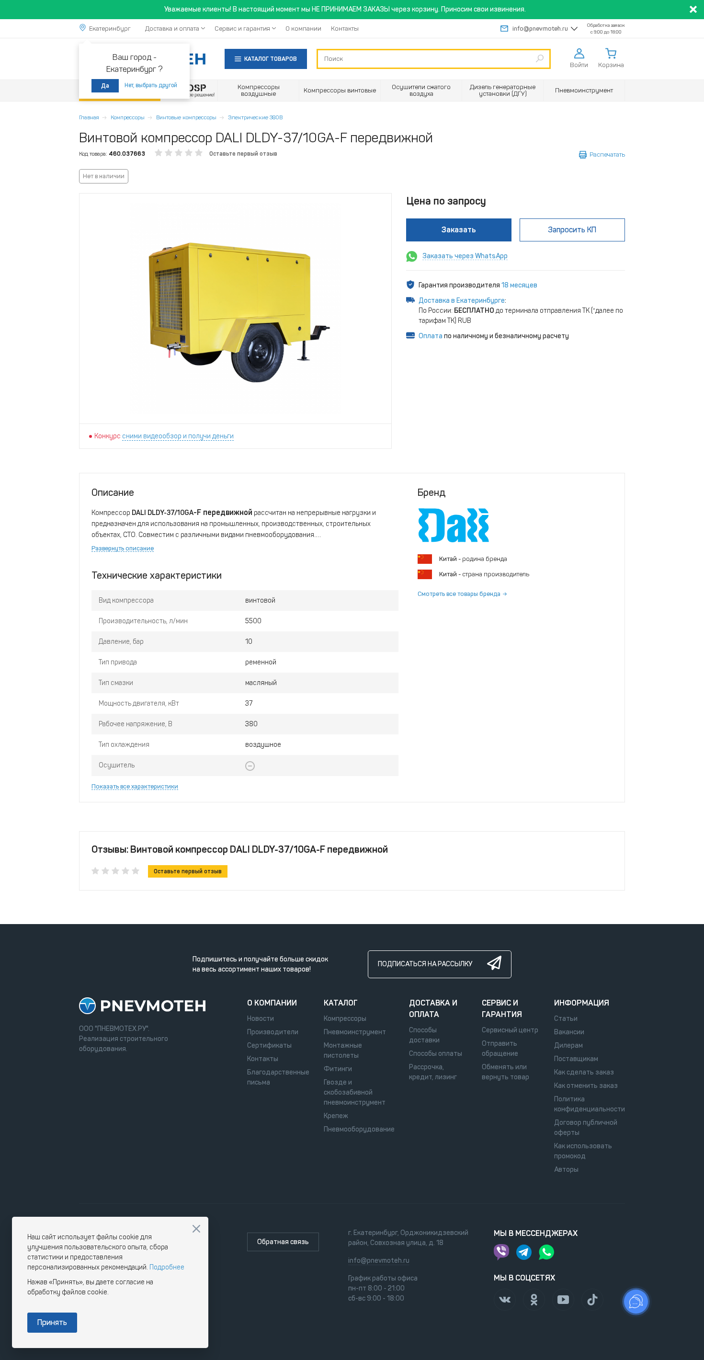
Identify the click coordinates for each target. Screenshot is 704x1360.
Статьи (566, 1019)
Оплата (431, 336)
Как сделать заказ (584, 1072)
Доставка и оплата (172, 28)
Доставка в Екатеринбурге (462, 301)
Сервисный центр (510, 1030)
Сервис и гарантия (242, 28)
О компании (303, 28)
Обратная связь (283, 1242)
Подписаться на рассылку (425, 964)
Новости (260, 1019)
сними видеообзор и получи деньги (178, 436)
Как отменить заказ (586, 1086)
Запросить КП (572, 229)
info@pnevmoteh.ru (540, 28)
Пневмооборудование (359, 1129)
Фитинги (338, 1069)
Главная (89, 117)
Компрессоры (128, 117)
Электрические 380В (255, 117)
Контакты (345, 28)
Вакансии (569, 1032)
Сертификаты (269, 1045)
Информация (581, 1002)
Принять (52, 1322)
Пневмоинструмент (355, 1032)
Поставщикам (576, 1059)
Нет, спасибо (196, 1229)
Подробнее (166, 1267)
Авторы (566, 1170)
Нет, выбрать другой (151, 85)
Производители (272, 1032)
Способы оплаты (435, 1054)
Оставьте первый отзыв (243, 153)
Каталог (341, 1002)
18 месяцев (519, 285)
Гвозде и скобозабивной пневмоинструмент (355, 1092)
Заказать (459, 229)
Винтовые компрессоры (186, 117)
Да (105, 85)
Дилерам (568, 1045)
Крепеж (336, 1116)
